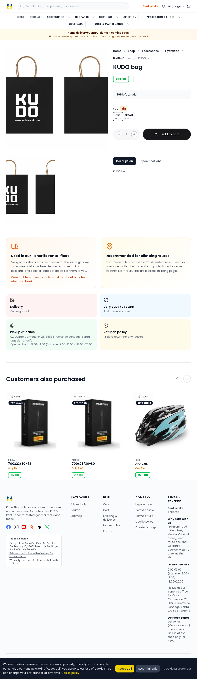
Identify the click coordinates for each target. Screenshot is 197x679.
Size (119, 109)
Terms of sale (144, 510)
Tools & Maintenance (108, 24)
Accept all (125, 669)
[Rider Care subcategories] (88, 24)
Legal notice (143, 504)
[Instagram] (16, 527)
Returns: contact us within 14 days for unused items (31, 555)
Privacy (108, 531)
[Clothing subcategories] (117, 17)
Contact (108, 504)
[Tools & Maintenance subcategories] (128, 24)
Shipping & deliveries (110, 518)
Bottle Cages (122, 58)
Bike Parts (81, 17)
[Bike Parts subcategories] (93, 17)
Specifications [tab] (151, 161)
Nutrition (129, 17)
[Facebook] (8, 527)
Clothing (105, 17)
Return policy (112, 525)
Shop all (35, 17)
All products (79, 504)
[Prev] (178, 379)
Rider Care (75, 24)
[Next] (187, 379)
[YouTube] (24, 527)
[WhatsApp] (47, 527)
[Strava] (31, 527)
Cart (106, 510)
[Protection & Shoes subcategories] (179, 17)
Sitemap (76, 516)
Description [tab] (124, 161)
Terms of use (144, 516)
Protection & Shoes (160, 17)
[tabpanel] (152, 171)
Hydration (172, 51)
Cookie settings (145, 527)
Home (21, 17)
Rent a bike (175, 508)
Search (75, 510)
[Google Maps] (39, 527)
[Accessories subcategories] (69, 17)
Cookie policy (144, 522)
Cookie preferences (178, 669)
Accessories (55, 17)
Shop (131, 51)
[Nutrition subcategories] (141, 17)
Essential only (147, 669)
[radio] (118, 116)
